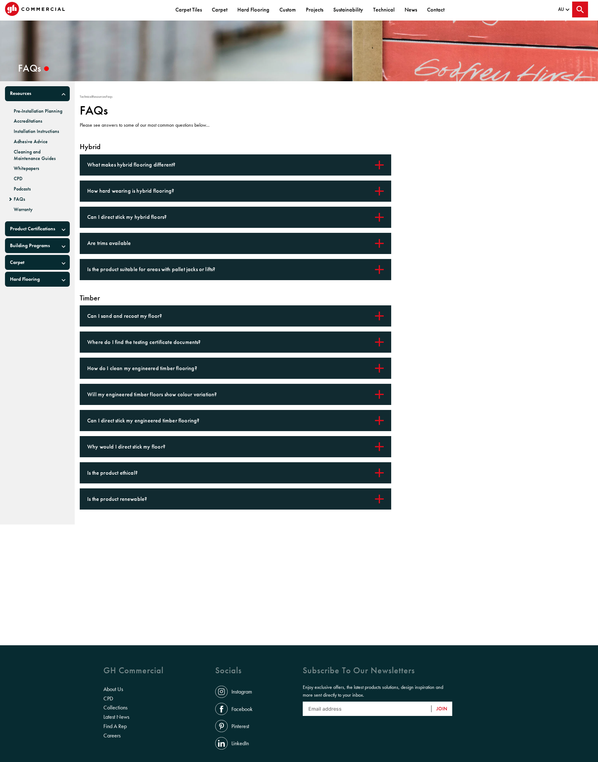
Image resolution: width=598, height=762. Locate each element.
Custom (287, 9)
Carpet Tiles (188, 9)
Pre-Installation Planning (38, 111)
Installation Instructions (36, 131)
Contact (435, 9)
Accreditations (28, 121)
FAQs (19, 199)
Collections (115, 707)
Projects (314, 9)
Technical (384, 9)
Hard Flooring (253, 9)
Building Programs (30, 245)
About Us (113, 689)
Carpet (219, 9)
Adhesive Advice (31, 142)
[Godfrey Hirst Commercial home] (35, 9)
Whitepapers (26, 168)
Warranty (23, 209)
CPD (18, 179)
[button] (37, 93)
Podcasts (22, 189)
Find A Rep (115, 726)
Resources (20, 93)
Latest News (116, 716)
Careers (112, 735)
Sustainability (348, 9)
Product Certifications (32, 228)
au (561, 9)
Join (441, 708)
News (411, 9)
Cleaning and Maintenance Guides (35, 155)
